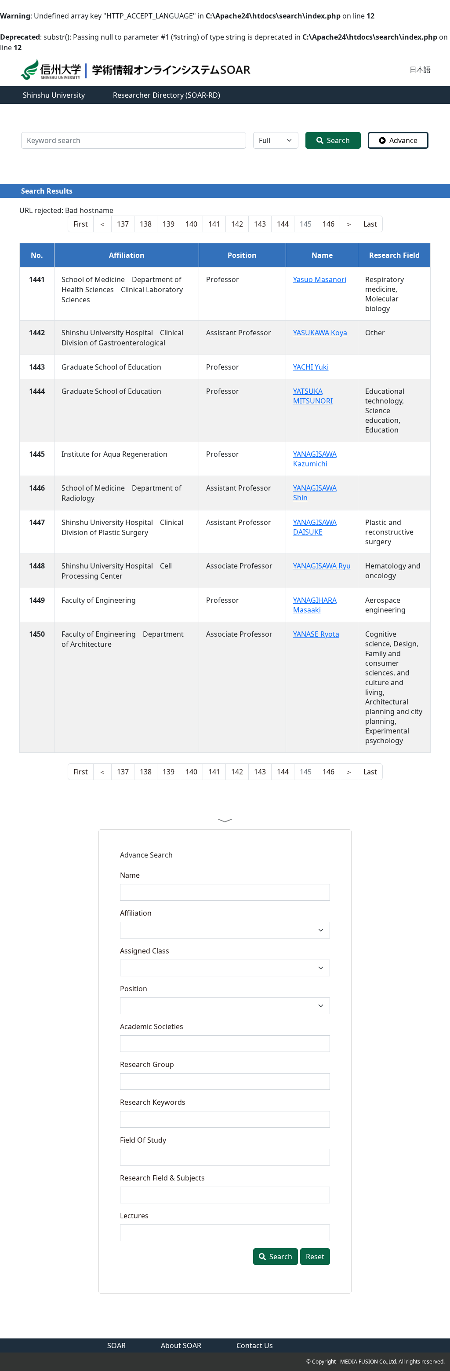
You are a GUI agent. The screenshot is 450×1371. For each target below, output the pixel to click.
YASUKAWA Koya (320, 332)
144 (283, 224)
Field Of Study (143, 1140)
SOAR (116, 1345)
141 (214, 224)
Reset (315, 1256)
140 (191, 224)
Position (133, 988)
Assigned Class (144, 951)
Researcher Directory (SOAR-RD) (166, 95)
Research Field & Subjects (162, 1178)
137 (123, 224)
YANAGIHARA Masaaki (315, 605)
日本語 (420, 69)
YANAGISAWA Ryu (322, 566)
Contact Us (254, 1345)
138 (146, 224)
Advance (403, 140)
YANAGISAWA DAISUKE (315, 527)
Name (130, 875)
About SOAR (181, 1345)
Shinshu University (54, 95)
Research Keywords (152, 1102)
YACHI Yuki (311, 367)
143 (260, 224)
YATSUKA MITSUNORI (313, 396)
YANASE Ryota (316, 634)
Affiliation (136, 913)
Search (338, 140)
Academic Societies (151, 1026)
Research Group (147, 1064)
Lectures (134, 1216)
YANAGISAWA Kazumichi (315, 459)
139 (168, 224)
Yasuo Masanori (319, 279)
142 (237, 224)
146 (328, 224)
